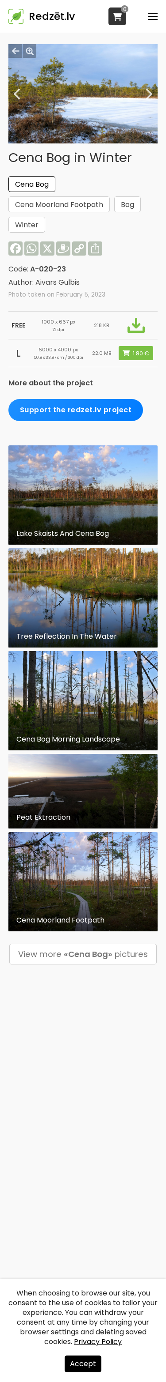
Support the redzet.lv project (76, 410)
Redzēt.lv (52, 16)
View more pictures (83, 954)
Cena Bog (32, 184)
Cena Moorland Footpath (59, 205)
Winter (27, 225)
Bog (127, 205)
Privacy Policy (98, 1342)
